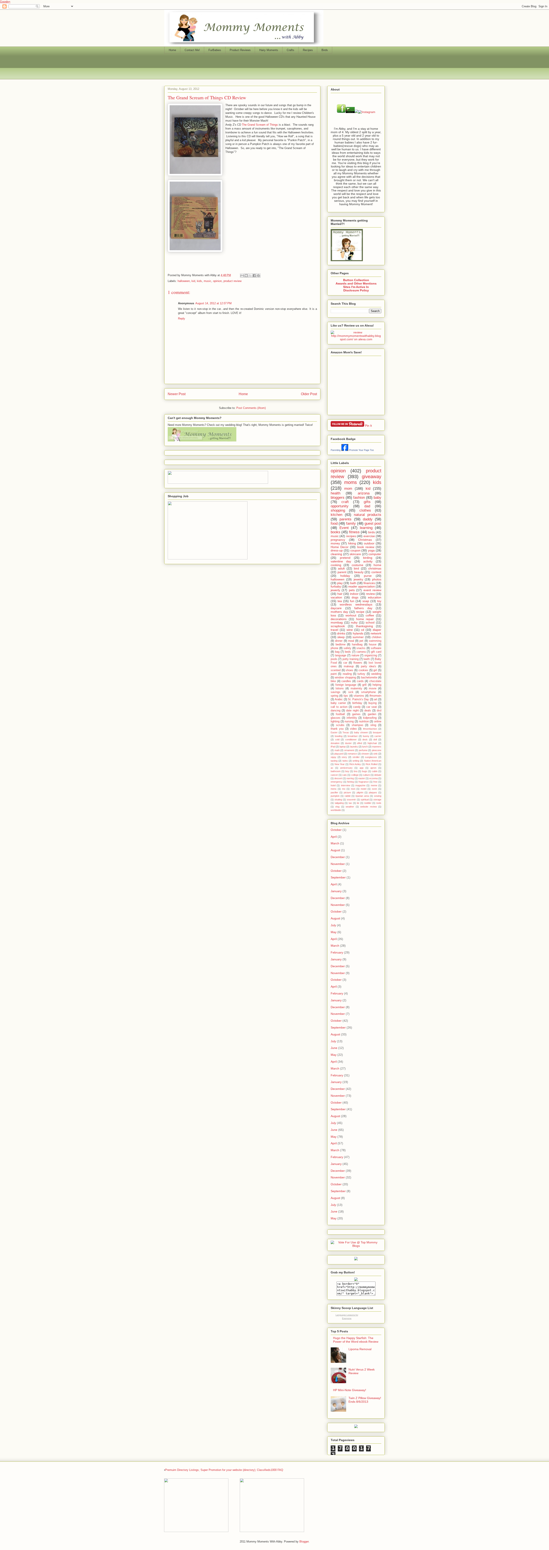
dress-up (337, 550)
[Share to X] (250, 275)
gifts (367, 502)
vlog (337, 806)
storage (377, 799)
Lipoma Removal (359, 1349)
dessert (338, 778)
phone (334, 648)
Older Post (309, 394)
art (375, 699)
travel (334, 629)
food (334, 523)
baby (377, 498)
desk (365, 739)
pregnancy (338, 539)
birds (371, 532)
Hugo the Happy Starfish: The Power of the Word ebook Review (355, 1339)
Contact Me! (192, 50)
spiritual (365, 799)
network (376, 633)
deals (367, 710)
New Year (340, 764)
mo (343, 789)
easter (361, 778)
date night (352, 710)
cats (344, 775)
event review (372, 590)
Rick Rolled (372, 764)
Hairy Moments (268, 50)
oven (374, 789)
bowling (338, 736)
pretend (345, 557)
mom (348, 489)
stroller (356, 757)
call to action (339, 706)
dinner (338, 640)
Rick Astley (355, 764)
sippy (333, 757)
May (333, 932)
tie (358, 803)
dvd (379, 710)
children (376, 637)
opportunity (339, 506)
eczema (373, 778)
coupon (355, 550)
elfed (359, 743)
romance (352, 753)
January (336, 891)
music (207, 281)
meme (374, 785)
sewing (377, 796)
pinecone (376, 750)
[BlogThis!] (246, 275)
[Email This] (242, 275)
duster (348, 743)
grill (364, 684)
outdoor (369, 543)
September (338, 877)
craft (345, 502)
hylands (358, 633)
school (370, 622)
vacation (336, 597)
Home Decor (339, 547)
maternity (356, 688)
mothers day (339, 611)
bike (333, 681)
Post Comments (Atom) (251, 408)
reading (347, 673)
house (372, 644)
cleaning (336, 554)
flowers (357, 662)
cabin (374, 771)
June (334, 1048)
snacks (360, 648)
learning (366, 528)
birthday (357, 703)
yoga (371, 550)
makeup (349, 666)
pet (361, 640)
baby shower (361, 732)
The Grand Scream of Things (260, 124)
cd (362, 629)
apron (373, 768)
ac (332, 768)
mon (353, 789)
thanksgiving (364, 626)
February (337, 952)
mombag (337, 622)
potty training (350, 659)
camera (361, 651)
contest (376, 572)
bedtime (340, 644)
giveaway (371, 476)
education (374, 597)
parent (342, 572)
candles (346, 681)
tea (340, 601)
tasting (334, 760)
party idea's (368, 666)
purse (368, 575)
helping (377, 684)
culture (366, 775)
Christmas (365, 539)
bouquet (377, 732)
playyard (338, 753)
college (355, 775)
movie (372, 688)
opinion (217, 281)
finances (369, 583)
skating (338, 799)
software (376, 648)
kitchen (336, 515)
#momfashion (370, 729)
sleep (341, 637)
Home (172, 50)
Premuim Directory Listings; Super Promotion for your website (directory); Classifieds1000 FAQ (224, 1470)
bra (355, 771)
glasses (335, 717)
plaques (373, 792)
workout (350, 615)
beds (348, 651)
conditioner (351, 739)
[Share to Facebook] (254, 275)
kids (199, 281)
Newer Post (177, 394)
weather (350, 806)
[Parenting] (344, 450)
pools (334, 659)
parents (345, 519)
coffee (370, 615)
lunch (365, 746)
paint (334, 673)
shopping (338, 510)
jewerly (335, 590)
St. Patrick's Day (358, 699)
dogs (355, 597)
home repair (365, 619)
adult (341, 568)
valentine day (341, 561)
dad (367, 506)
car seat (371, 706)
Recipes (308, 50)
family (351, 523)
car (345, 662)
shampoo (357, 725)
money (335, 543)
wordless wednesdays (356, 604)
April (334, 836)
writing (356, 760)
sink (375, 753)
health (335, 493)
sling (373, 725)
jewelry (358, 579)
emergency (336, 781)
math (337, 750)
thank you (337, 728)
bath (353, 583)
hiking (352, 543)
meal (351, 640)
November (338, 864)
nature (355, 655)
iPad (333, 746)
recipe (360, 611)
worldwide (336, 810)
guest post (373, 523)
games (356, 714)
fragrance (364, 781)
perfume (363, 750)
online (377, 721)
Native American (372, 760)
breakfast (352, 736)
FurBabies (214, 50)
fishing (350, 781)
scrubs (340, 725)
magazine (360, 785)
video (353, 728)
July (333, 925)
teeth (366, 659)
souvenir (351, 799)
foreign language (345, 684)
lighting (335, 721)
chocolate (375, 681)
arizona (364, 493)
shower (365, 753)
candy (357, 706)
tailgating (339, 803)
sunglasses (371, 757)
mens (333, 789)
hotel (333, 785)
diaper (377, 629)
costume (357, 565)
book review (365, 547)
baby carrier (338, 703)
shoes (349, 670)
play (340, 583)
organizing (370, 655)
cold (337, 739)
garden (372, 714)
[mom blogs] (356, 1245)
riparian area (362, 796)
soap (365, 601)
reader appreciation (361, 586)
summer (358, 637)
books (335, 532)
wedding (376, 673)
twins (345, 760)
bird (356, 568)
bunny (366, 736)
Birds (324, 50)
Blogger (304, 1541)
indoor (354, 593)
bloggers (337, 498)
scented (336, 670)
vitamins (359, 695)
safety (347, 648)
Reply (181, 318)
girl (375, 670)
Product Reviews (240, 50)
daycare (336, 608)
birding (367, 557)
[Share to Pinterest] (258, 275)
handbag (357, 644)
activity (368, 561)
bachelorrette (369, 677)
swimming (375, 640)
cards (360, 681)
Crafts (290, 50)
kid (193, 281)
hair (339, 593)
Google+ (5, 1)
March (335, 843)
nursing (349, 721)
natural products (367, 515)
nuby (354, 622)
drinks (341, 633)
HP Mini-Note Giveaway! (349, 1390)
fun (352, 601)
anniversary (346, 768)
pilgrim (360, 792)
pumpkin (335, 796)
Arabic (339, 699)
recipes (351, 536)
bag (337, 651)
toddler (367, 803)
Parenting (336, 450)
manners (376, 746)
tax (350, 803)
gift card (376, 651)
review (370, 593)
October (336, 829)
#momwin (375, 695)
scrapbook (338, 626)
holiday (345, 575)
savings (335, 692)
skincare (355, 554)
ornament (349, 750)
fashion (359, 498)
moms (350, 482)
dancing (335, 710)
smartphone (368, 692)
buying (372, 703)
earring (350, 778)
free (375, 781)
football (340, 714)
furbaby (336, 586)
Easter (334, 732)
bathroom (336, 771)
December (338, 857)
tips (346, 695)
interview (345, 785)
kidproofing (370, 717)
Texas (345, 732)
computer (374, 554)
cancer (334, 775)
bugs (364, 771)
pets (352, 590)
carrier (377, 736)
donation (335, 743)
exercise (369, 536)
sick (350, 692)
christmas (374, 568)
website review (368, 806)
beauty (358, 572)
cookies (363, 670)
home (377, 565)
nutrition (364, 721)
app (361, 768)
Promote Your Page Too (361, 450)
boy (347, 771)
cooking (336, 565)
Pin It (368, 425)
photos (376, 579)
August (335, 850)
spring (334, 695)
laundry (354, 746)
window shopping (345, 677)
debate (377, 775)
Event (344, 528)
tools (378, 803)
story (344, 757)
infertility (352, 717)
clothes (365, 510)
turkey (361, 673)
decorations (339, 619)
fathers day (363, 608)
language (340, 655)
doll (375, 739)
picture (347, 792)
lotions (340, 688)
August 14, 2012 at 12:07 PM (213, 303)
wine (350, 629)
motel (363, 789)
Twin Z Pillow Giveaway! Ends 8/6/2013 (364, 1399)
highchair (372, 743)
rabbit (347, 796)
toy (379, 601)
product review (232, 281)
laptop (342, 746)
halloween (184, 281)
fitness (354, 532)
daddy (368, 519)
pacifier (334, 792)
